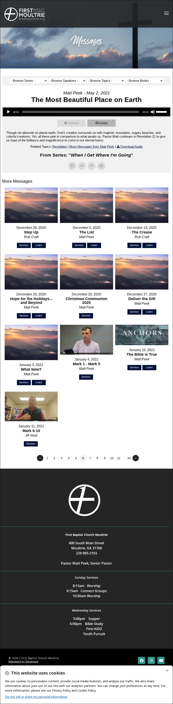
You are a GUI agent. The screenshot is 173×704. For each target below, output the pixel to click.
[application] (86, 112)
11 (118, 458)
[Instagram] (151, 660)
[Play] (8, 112)
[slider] (162, 111)
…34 (127, 458)
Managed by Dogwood (23, 661)
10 (112, 458)
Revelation (59, 146)
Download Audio (131, 146)
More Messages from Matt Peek (91, 146)
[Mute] (153, 112)
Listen (103, 123)
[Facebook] (141, 660)
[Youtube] (161, 660)
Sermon (73, 123)
